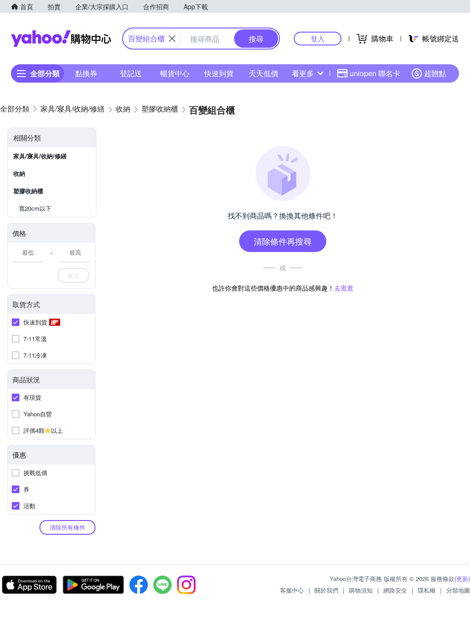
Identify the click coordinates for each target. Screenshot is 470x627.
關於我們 (326, 590)
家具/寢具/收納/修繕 (40, 155)
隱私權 (427, 590)
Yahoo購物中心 (61, 39)
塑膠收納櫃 (28, 190)
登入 (318, 38)
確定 (73, 275)
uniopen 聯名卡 (375, 73)
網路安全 (395, 590)
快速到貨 (219, 73)
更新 (462, 578)
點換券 (86, 73)
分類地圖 (458, 590)
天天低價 (263, 73)
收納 (19, 173)
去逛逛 (343, 287)
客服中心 (292, 590)
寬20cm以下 (35, 208)
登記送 (131, 73)
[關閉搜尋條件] (172, 38)
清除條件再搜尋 (283, 241)
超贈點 (435, 73)
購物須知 (361, 590)
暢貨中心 (175, 73)
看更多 (303, 73)
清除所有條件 (67, 527)
